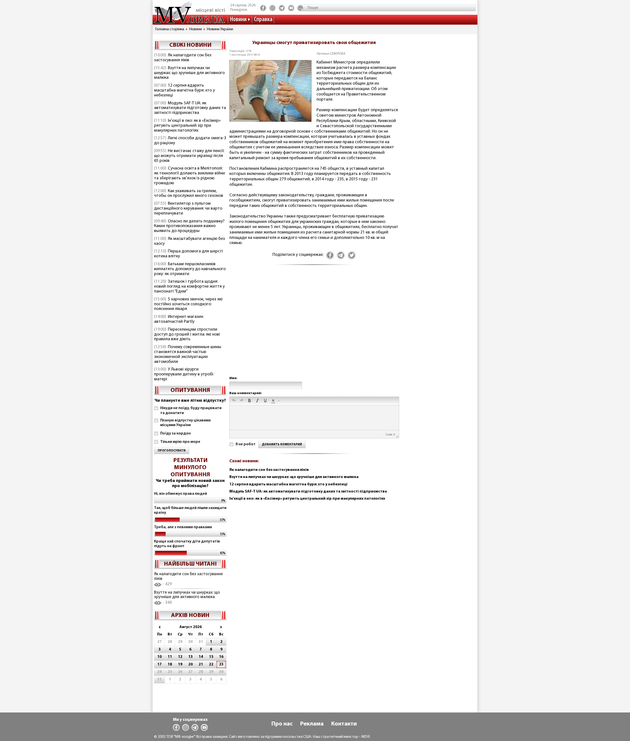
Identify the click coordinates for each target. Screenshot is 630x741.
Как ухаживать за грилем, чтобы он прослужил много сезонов (188, 193)
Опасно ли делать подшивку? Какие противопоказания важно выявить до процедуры (189, 226)
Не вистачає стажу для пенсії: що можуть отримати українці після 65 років (189, 156)
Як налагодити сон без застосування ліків (182, 57)
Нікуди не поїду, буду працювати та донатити (190, 410)
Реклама (312, 724)
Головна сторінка (169, 29)
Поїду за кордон (175, 433)
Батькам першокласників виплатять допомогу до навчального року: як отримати (190, 269)
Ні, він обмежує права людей (180, 494)
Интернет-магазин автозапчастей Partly (178, 319)
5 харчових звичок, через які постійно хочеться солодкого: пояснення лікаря (188, 304)
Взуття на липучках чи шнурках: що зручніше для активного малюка (189, 73)
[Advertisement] (314, 325)
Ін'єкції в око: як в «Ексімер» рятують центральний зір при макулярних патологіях (187, 126)
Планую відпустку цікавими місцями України (185, 422)
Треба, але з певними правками (183, 527)
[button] (233, 401)
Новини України (220, 29)
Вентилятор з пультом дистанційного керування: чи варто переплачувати (188, 208)
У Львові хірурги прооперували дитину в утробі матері (183, 374)
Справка (263, 19)
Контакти (344, 724)
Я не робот (246, 444)
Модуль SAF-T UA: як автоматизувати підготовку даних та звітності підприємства (190, 108)
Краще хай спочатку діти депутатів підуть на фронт (187, 544)
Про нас (282, 724)
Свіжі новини (190, 45)
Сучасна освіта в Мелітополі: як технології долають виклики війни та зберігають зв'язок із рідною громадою (189, 175)
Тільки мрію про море (180, 442)
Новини (238, 19)
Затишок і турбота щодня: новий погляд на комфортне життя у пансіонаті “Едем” (189, 286)
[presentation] (233, 401)
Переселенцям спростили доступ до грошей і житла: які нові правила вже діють (187, 334)
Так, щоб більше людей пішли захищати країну (190, 510)
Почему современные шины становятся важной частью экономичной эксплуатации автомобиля (187, 354)
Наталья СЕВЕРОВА (330, 54)
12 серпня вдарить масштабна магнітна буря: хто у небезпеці (184, 90)
